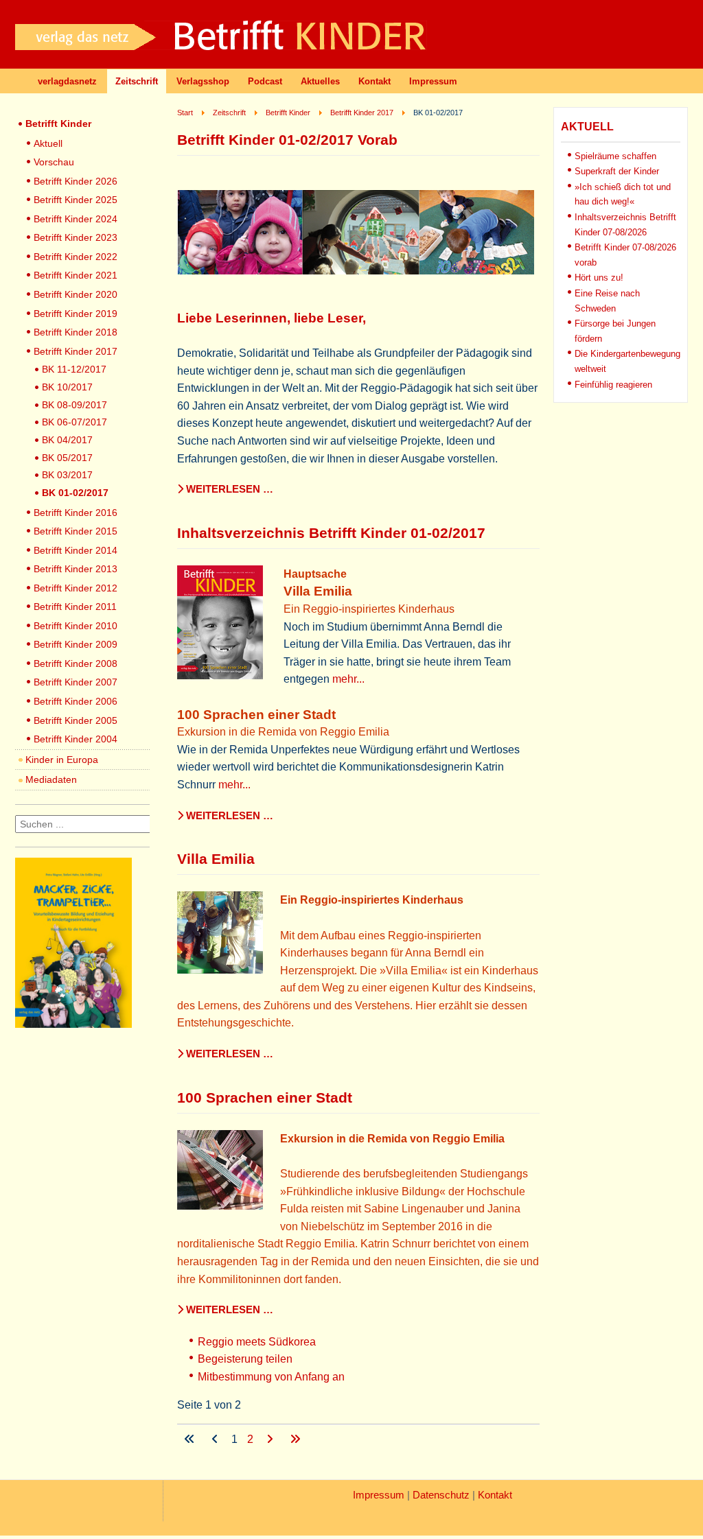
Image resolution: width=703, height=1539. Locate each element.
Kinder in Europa (61, 759)
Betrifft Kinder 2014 (75, 550)
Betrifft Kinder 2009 (75, 644)
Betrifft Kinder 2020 (75, 294)
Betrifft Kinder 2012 (75, 588)
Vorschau (54, 161)
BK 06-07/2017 (74, 421)
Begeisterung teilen (245, 1359)
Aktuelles (320, 81)
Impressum (433, 81)
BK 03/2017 (67, 474)
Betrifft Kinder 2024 (75, 218)
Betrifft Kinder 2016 (75, 512)
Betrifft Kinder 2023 (75, 237)
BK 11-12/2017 (74, 369)
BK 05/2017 (67, 457)
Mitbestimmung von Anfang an (271, 1377)
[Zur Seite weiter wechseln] (271, 1439)
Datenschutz (441, 1495)
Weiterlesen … (228, 489)
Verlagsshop (202, 81)
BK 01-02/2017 (75, 492)
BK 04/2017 (67, 439)
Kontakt (374, 81)
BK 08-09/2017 (74, 404)
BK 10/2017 (67, 386)
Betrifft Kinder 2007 (75, 682)
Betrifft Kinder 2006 (75, 701)
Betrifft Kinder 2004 (75, 738)
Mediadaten (51, 779)
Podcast (265, 81)
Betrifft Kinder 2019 (75, 313)
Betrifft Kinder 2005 (75, 720)
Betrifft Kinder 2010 (75, 625)
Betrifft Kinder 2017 (75, 351)
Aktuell (48, 143)
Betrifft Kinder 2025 (75, 199)
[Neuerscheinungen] (73, 1024)
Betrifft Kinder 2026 (75, 181)
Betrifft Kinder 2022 (75, 256)
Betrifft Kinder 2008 (75, 663)
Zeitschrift (136, 81)
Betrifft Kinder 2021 (75, 275)
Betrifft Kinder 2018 (75, 332)
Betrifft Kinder (58, 123)
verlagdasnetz (67, 81)
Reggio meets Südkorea (257, 1342)
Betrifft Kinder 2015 (75, 531)
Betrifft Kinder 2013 (75, 568)
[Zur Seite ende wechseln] (295, 1439)
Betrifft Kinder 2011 (75, 606)
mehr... (348, 679)
